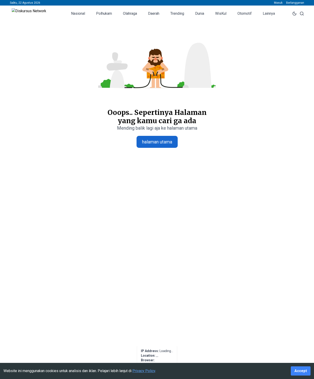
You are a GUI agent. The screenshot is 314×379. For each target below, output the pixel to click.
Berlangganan (295, 2)
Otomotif (244, 13)
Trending (177, 13)
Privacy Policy (143, 371)
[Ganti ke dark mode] (294, 13)
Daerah (153, 13)
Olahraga (130, 13)
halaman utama (157, 142)
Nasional (78, 13)
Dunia (199, 13)
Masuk (278, 2)
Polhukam (104, 13)
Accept (300, 371)
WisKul (220, 13)
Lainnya (269, 13)
